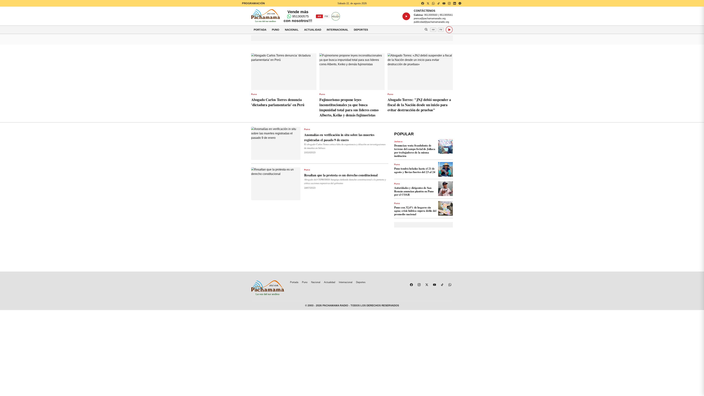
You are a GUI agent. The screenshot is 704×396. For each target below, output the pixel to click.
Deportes (361, 29)
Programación (253, 3)
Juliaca (398, 141)
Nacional (292, 29)
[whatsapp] (433, 3)
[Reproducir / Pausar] (406, 16)
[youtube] (444, 3)
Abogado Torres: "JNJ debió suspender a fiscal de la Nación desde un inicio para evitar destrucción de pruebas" (419, 105)
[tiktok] (438, 3)
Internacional (337, 29)
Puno (275, 29)
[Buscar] (426, 30)
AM (319, 16)
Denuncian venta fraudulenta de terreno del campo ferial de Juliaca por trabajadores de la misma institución (414, 150)
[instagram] (449, 3)
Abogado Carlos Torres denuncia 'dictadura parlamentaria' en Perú (277, 102)
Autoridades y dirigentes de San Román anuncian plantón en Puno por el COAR (414, 191)
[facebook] (422, 3)
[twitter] (428, 3)
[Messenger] (460, 3)
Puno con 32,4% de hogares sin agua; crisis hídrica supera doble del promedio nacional (415, 210)
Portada (260, 29)
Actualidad (312, 29)
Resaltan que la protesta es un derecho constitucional (340, 175)
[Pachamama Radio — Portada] (265, 15)
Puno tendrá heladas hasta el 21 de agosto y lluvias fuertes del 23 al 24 (414, 170)
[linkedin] (454, 3)
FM (326, 16)
